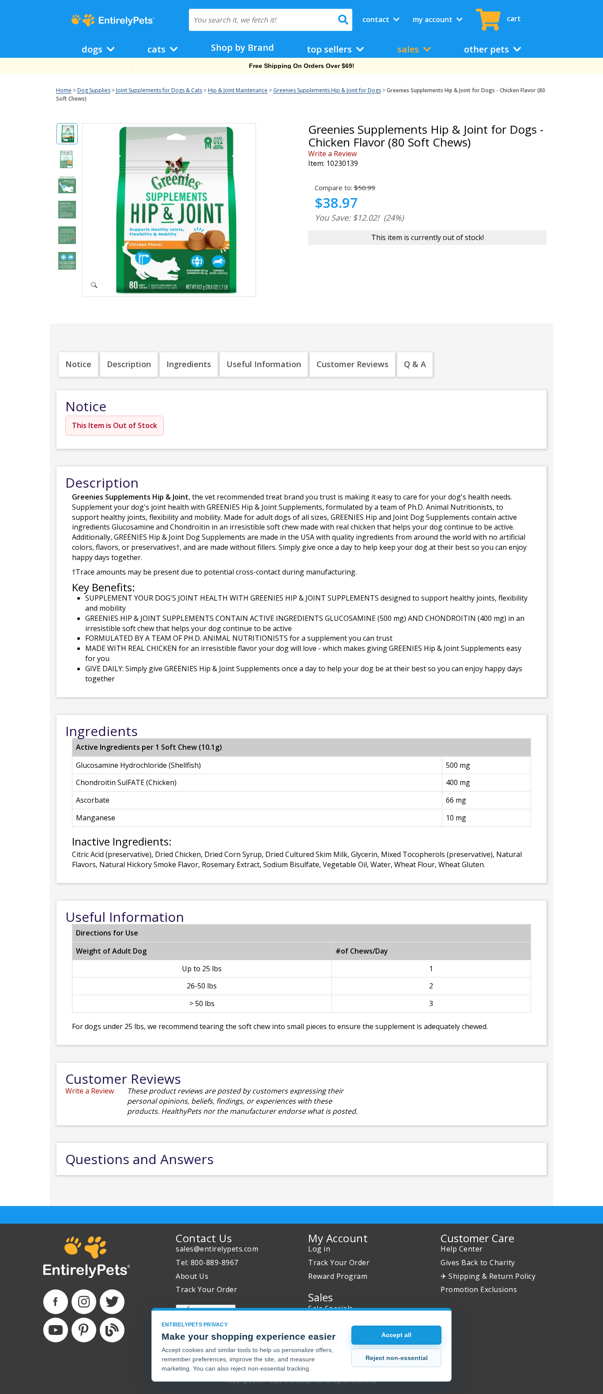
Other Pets (487, 49)
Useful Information (263, 364)
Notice (78, 364)
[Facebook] (55, 1301)
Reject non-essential (397, 1357)
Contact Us (204, 1238)
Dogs (93, 49)
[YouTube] (55, 1330)
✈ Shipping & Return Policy (488, 1276)
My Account (433, 19)
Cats (157, 49)
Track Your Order (206, 1289)
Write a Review (332, 153)
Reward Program (337, 1276)
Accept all (396, 1334)
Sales (409, 49)
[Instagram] (84, 1301)
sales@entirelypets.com (217, 1249)
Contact (376, 19)
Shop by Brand (242, 47)
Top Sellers (330, 49)
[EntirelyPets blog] (112, 1330)
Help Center (462, 1249)
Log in (319, 1249)
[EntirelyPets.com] (113, 20)
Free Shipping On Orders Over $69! (301, 66)
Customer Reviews (352, 364)
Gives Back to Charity (478, 1262)
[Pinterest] (84, 1330)
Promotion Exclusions (479, 1289)
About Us (192, 1276)
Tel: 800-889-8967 (207, 1262)
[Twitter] (112, 1301)
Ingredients (188, 364)
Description (129, 364)
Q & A (415, 364)
